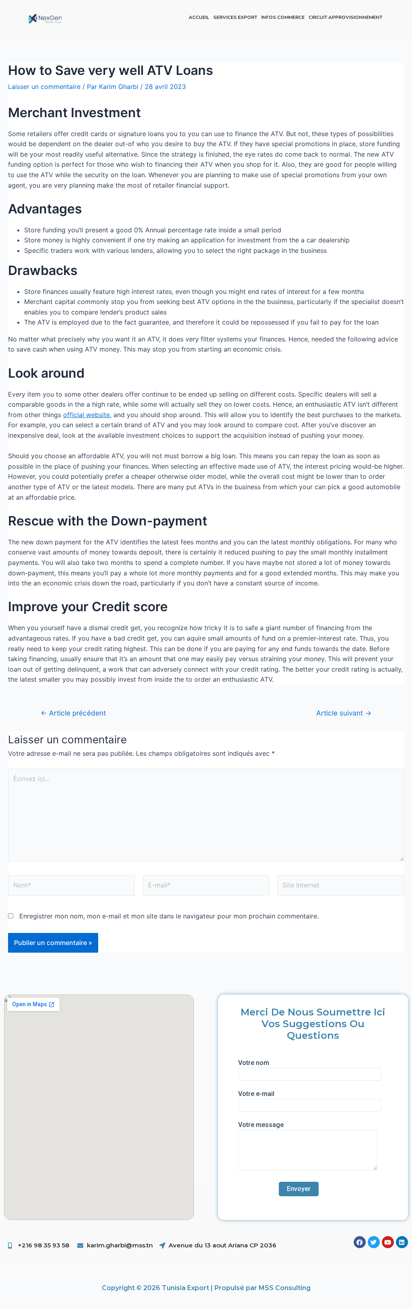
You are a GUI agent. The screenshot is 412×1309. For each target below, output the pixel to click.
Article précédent (73, 712)
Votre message (261, 1125)
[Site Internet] (340, 887)
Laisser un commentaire (44, 87)
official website (86, 415)
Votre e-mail (256, 1094)
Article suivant (343, 712)
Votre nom (253, 1063)
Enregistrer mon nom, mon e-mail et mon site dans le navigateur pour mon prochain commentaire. (169, 916)
